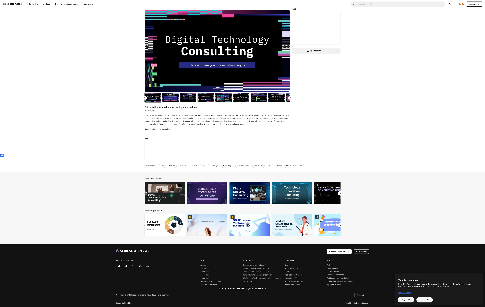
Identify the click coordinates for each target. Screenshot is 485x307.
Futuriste (194, 166)
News (287, 272)
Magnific (348, 303)
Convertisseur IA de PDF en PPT (256, 268)
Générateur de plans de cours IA (256, 272)
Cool (203, 166)
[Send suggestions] (2, 155)
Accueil (203, 265)
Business (183, 166)
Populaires (204, 272)
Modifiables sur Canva (294, 166)
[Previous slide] (144, 193)
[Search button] (353, 4)
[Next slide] (286, 51)
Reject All (406, 300)
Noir (162, 166)
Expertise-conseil (243, 166)
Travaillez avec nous (337, 251)
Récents (203, 268)
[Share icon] (285, 14)
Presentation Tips (292, 278)
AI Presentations (291, 268)
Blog (286, 265)
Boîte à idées (361, 251)
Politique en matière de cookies (340, 281)
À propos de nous (334, 285)
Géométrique (227, 166)
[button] (290, 98)
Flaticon (356, 303)
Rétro (269, 166)
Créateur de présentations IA (254, 265)
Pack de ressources (208, 285)
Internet (279, 166)
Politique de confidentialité (338, 278)
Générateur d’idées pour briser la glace (259, 275)
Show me (258, 288)
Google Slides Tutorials (294, 281)
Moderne (171, 166)
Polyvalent (204, 278)
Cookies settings (333, 271)
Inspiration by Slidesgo (294, 275)
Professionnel (151, 166)
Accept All (424, 300)
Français (360, 295)
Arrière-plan (258, 166)
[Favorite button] (279, 14)
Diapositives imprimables (210, 281)
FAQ (328, 265)
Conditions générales (335, 275)
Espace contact (333, 268)
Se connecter (474, 4)
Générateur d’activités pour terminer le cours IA (262, 278)
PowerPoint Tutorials (293, 285)
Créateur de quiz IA (251, 281)
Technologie (214, 166)
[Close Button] (265, 288)
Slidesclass (205, 275)
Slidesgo (364, 303)
